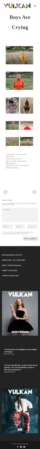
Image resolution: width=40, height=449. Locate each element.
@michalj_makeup (12, 168)
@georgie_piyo (11, 163)
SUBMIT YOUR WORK (9, 270)
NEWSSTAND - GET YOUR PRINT (13, 260)
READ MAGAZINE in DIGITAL (12, 255)
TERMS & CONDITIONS (10, 276)
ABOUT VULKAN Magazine (11, 265)
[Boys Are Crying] (19, 55)
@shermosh (10, 157)
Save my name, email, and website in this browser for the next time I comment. (17, 233)
